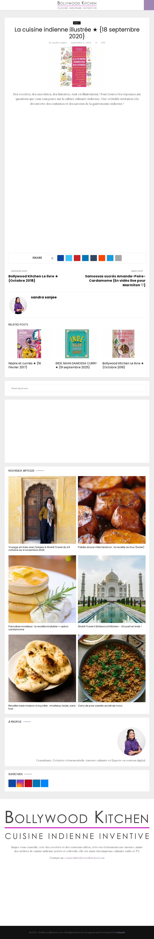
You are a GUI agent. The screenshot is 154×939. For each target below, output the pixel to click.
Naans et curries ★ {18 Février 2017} (24, 365)
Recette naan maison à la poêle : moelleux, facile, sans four (41, 707)
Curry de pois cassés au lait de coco (100, 705)
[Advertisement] (77, 135)
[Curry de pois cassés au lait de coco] (112, 668)
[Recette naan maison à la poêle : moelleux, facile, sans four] (42, 668)
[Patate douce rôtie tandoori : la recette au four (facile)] (112, 510)
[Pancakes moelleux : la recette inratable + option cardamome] (42, 589)
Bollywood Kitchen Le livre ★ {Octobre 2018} (33, 278)
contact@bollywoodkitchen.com (84, 858)
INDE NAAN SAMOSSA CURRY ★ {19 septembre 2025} (76, 365)
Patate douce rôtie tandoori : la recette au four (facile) (111, 547)
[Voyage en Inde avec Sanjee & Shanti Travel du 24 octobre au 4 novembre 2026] (42, 510)
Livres (77, 23)
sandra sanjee (59, 42)
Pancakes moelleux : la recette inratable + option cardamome (38, 628)
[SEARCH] (142, 388)
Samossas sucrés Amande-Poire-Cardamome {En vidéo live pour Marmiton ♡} (115, 281)
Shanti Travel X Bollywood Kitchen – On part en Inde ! (110, 626)
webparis (120, 932)
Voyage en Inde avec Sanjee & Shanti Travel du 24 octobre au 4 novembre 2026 (39, 548)
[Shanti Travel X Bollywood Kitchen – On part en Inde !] (112, 589)
